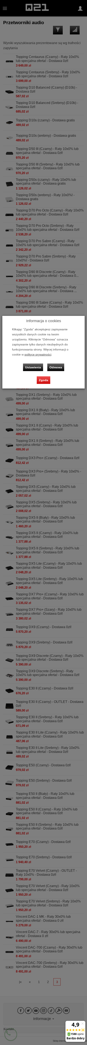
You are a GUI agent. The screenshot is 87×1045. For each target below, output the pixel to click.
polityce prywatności (37, 354)
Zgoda (43, 380)
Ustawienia (33, 367)
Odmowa (55, 367)
